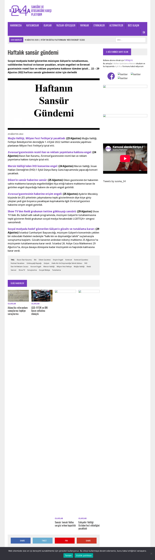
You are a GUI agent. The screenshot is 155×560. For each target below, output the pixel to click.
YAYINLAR (84, 25)
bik (35, 260)
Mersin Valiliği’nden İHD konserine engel (32, 166)
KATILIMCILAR (32, 25)
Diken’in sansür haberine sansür (27, 180)
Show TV (22, 270)
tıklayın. (128, 60)
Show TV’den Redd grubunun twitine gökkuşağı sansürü (42, 211)
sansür (13, 270)
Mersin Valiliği (48, 267)
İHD (85, 263)
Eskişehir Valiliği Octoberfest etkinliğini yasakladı (89, 525)
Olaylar (12, 304)
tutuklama (56, 270)
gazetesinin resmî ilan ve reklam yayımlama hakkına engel (49, 152)
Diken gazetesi (45, 260)
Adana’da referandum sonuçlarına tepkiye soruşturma (18, 311)
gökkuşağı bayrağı (34, 263)
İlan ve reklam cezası (19, 267)
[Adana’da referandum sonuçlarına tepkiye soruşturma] (18, 299)
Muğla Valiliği (79, 267)
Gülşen (46, 263)
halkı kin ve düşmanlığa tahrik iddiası (67, 263)
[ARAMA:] (130, 39)
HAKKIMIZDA (16, 25)
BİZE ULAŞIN (133, 25)
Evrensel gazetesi (81, 260)
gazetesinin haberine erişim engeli (35, 193)
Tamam (68, 555)
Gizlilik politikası (84, 555)
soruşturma (32, 270)
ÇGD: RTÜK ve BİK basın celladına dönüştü (39, 311)
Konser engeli (36, 267)
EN (144, 32)
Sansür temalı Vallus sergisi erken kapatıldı (65, 523)
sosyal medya (44, 270)
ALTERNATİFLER (116, 25)
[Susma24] (77, 11)
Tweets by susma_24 (114, 181)
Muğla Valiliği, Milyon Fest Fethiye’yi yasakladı (36, 138)
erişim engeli (58, 260)
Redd (89, 267)
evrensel (68, 260)
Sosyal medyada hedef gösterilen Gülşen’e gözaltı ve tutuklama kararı (51, 228)
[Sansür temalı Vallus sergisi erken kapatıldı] (65, 514)
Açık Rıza (118, 66)
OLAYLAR (48, 25)
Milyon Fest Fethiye (64, 267)
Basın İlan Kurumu (24, 260)
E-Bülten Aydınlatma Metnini (123, 64)
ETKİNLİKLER (99, 25)
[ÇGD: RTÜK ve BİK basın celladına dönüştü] (42, 299)
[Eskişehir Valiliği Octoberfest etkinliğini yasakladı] (89, 514)
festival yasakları (17, 263)
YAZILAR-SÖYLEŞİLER (65, 25)
